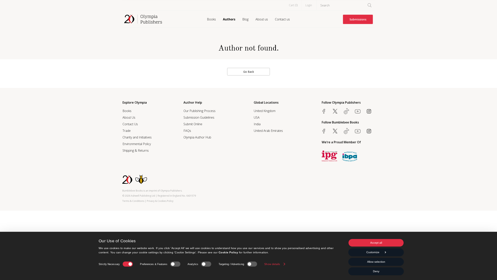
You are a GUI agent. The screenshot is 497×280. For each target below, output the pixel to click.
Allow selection (376, 261)
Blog (245, 19)
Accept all (376, 242)
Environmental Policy (137, 144)
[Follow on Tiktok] (346, 131)
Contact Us (130, 124)
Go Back (248, 72)
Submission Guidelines (198, 117)
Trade (127, 131)
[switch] (175, 264)
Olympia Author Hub (197, 137)
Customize (372, 252)
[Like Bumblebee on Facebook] (323, 131)
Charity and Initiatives (137, 137)
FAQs (187, 131)
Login (308, 5)
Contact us (282, 19)
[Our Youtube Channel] (357, 111)
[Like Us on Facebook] (323, 111)
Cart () (293, 5)
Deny (376, 271)
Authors (229, 19)
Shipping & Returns (136, 150)
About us (261, 19)
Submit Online (192, 124)
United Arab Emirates (268, 131)
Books (211, 19)
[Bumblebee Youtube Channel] (357, 131)
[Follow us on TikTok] (346, 111)
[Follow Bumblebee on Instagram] (368, 131)
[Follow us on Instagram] (368, 111)
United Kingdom (264, 111)
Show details (272, 264)
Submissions (357, 19)
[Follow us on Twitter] (335, 111)
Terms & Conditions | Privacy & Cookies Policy (147, 201)
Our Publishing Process (199, 111)
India (257, 124)
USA (257, 117)
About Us (129, 117)
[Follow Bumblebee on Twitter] (335, 131)
